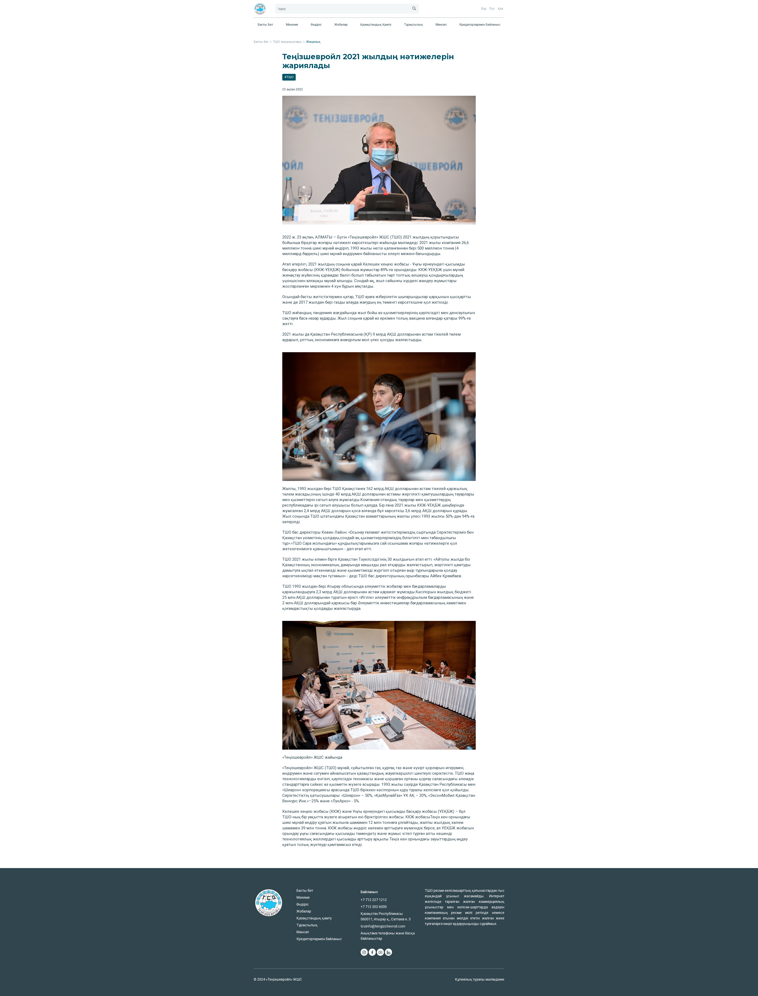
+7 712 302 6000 (374, 907)
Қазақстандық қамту (375, 24)
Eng (483, 8)
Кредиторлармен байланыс (479, 24)
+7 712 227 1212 (374, 900)
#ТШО (289, 77)
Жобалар (341, 24)
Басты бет (265, 24)
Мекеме (292, 24)
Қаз (500, 8)
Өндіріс (316, 24)
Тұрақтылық (413, 24)
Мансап (441, 24)
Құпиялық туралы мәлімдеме (479, 979)
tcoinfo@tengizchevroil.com (383, 926)
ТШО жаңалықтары (287, 42)
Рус (492, 8)
